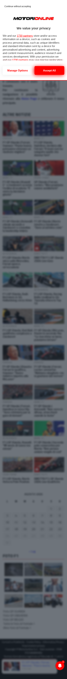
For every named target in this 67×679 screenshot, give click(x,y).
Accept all (49, 70)
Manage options (17, 70)
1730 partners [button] (25, 35)
